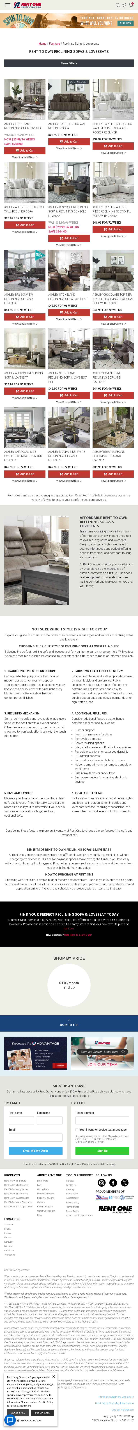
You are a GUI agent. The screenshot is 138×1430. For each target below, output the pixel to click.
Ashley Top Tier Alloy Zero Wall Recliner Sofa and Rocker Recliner (112, 128)
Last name (43, 1113)
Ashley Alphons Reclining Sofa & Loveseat (23, 375)
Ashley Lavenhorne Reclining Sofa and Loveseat (107, 378)
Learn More (42, 1180)
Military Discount (45, 1198)
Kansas (8, 1237)
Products (12, 1175)
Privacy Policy (81, 1164)
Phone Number (84, 1113)
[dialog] (31, 1399)
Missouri (8, 1246)
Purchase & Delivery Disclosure (116, 1396)
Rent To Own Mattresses (16, 1185)
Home (42, 43)
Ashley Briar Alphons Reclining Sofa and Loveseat (109, 456)
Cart (132, 3)
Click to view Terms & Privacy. (89, 1141)
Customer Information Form (79, 1215)
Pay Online (71, 1185)
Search (118, 5)
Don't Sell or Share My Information (114, 1403)
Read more (25, 1405)
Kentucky (8, 1241)
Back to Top (69, 1025)
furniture (69, 928)
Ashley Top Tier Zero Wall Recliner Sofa (67, 126)
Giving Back (43, 1189)
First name (15, 1113)
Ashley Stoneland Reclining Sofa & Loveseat (67, 297)
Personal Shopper (45, 1193)
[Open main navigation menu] (8, 5)
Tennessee (9, 1254)
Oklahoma (9, 1250)
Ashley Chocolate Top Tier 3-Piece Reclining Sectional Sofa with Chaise (113, 299)
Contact (70, 1180)
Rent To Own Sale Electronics (18, 1202)
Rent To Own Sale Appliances (18, 1206)
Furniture (54, 43)
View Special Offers (23, 157)
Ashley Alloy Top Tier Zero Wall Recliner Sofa (24, 209)
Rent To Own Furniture (15, 1180)
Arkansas (8, 1224)
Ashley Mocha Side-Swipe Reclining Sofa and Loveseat (66, 456)
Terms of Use (72, 1207)
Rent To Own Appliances (16, 1189)
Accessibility (72, 1198)
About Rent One (49, 1175)
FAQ (39, 1185)
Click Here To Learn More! (78, 935)
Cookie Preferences (123, 1409)
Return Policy (72, 1211)
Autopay (70, 1189)
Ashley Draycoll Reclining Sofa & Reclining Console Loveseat (68, 211)
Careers (41, 1202)
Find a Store (124, 5)
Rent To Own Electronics (16, 1193)
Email (12, 1129)
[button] (11, 981)
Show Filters (69, 63)
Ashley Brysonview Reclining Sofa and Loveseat (18, 299)
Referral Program (45, 1206)
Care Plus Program (46, 1210)
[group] (69, 985)
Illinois (7, 1229)
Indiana (8, 1233)
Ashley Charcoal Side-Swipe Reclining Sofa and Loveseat (23, 456)
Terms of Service (101, 1164)
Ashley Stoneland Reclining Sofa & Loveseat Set (67, 378)
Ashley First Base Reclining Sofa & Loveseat (23, 126)
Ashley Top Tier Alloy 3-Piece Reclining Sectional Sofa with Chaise (112, 211)
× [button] (53, 1376)
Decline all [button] (42, 1412)
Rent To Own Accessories (16, 1198)
